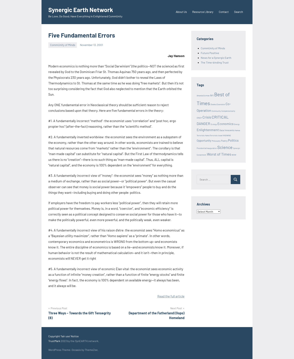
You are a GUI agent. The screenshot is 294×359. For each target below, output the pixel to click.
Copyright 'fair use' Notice (63, 336)
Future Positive (210, 53)
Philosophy (216, 141)
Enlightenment (208, 130)
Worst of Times (219, 154)
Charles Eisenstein (217, 104)
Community (216, 111)
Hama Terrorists (211, 135)
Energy (237, 124)
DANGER (203, 123)
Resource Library (202, 11)
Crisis (206, 117)
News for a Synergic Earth (216, 57)
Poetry (224, 140)
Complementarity (228, 111)
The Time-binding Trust (215, 62)
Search (238, 11)
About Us (181, 11)
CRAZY (199, 118)
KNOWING (227, 135)
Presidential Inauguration (207, 148)
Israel (220, 135)
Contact (224, 11)
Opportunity (204, 140)
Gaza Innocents (226, 130)
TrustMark (54, 341)
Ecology (214, 124)
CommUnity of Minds (62, 45)
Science (225, 147)
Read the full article (170, 296)
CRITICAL (220, 116)
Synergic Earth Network (80, 9)
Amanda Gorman (203, 95)
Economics (225, 124)
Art (212, 95)
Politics (233, 140)
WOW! (234, 155)
